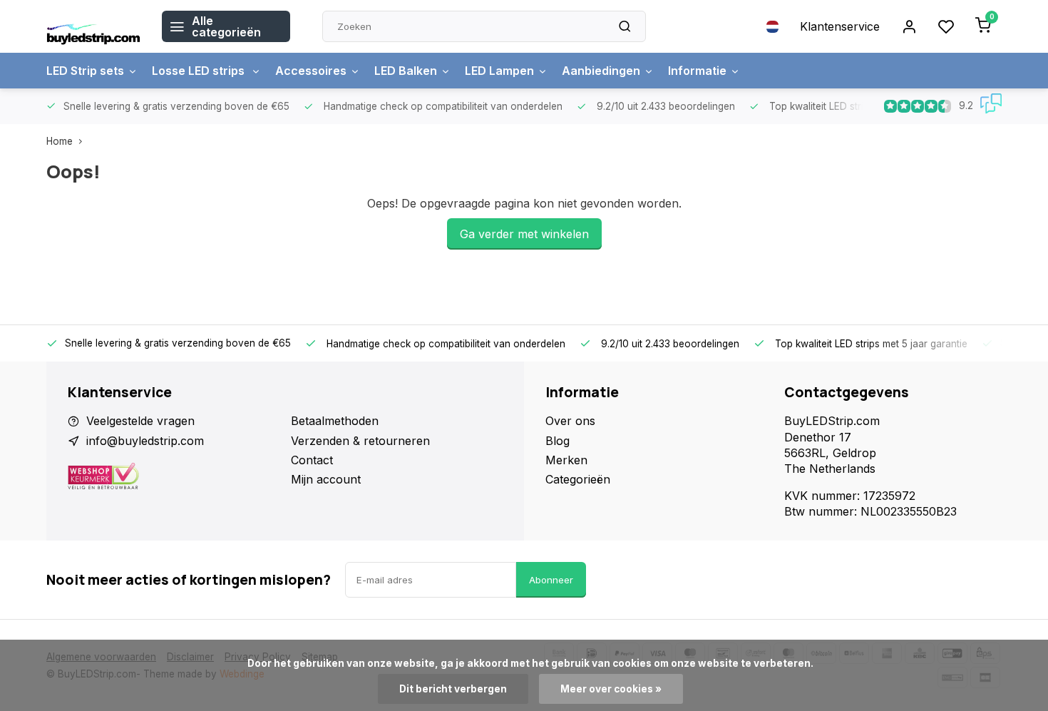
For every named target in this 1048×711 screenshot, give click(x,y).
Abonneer (551, 579)
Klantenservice (840, 26)
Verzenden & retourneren (360, 441)
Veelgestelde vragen (140, 421)
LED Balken (405, 70)
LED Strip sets (85, 70)
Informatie (697, 70)
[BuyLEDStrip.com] (93, 26)
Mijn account (326, 479)
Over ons (570, 421)
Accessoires (310, 70)
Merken (566, 460)
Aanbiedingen (601, 70)
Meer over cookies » (611, 689)
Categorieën (577, 479)
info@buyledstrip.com (145, 441)
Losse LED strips (199, 70)
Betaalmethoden (335, 421)
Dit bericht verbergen (453, 689)
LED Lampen (499, 70)
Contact (312, 460)
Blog (557, 441)
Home (59, 141)
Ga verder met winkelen (524, 234)
